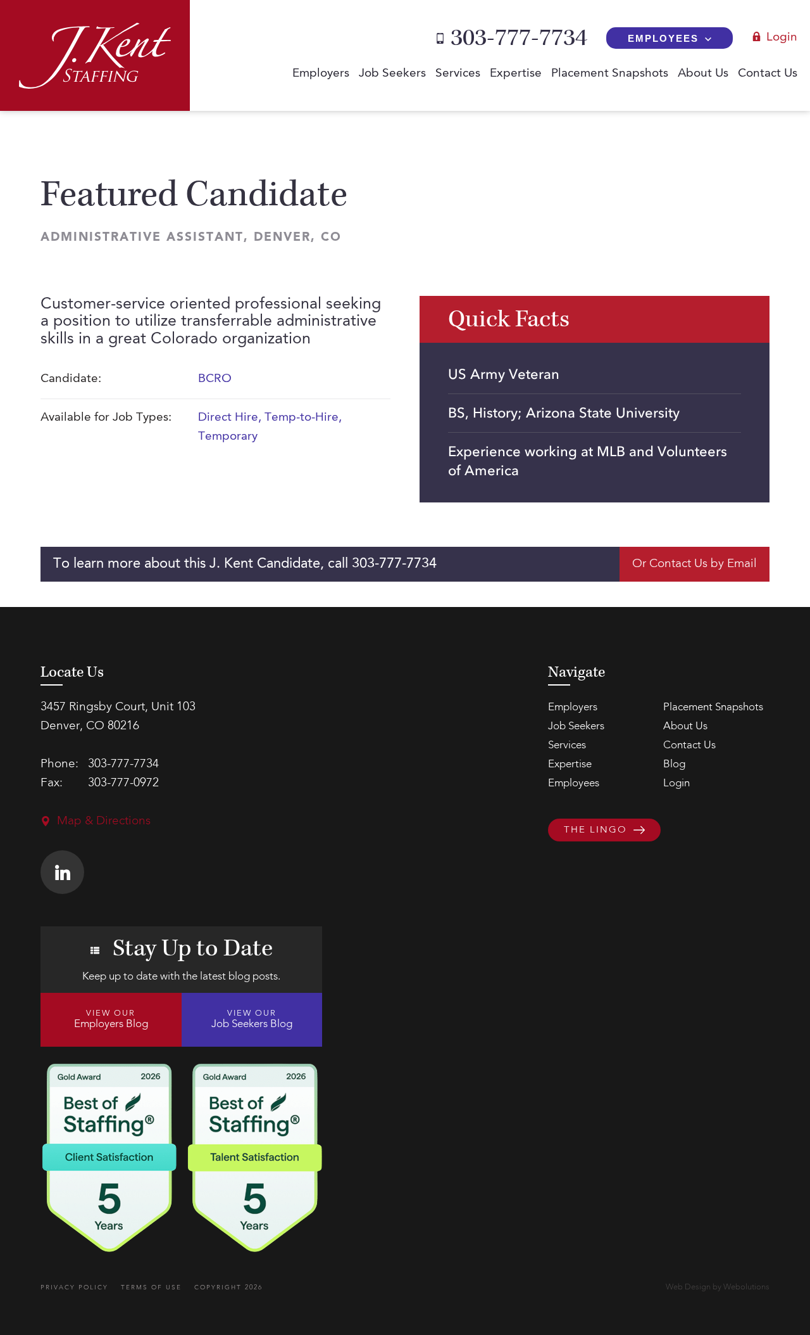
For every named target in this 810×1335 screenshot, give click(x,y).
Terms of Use (151, 1287)
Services (457, 74)
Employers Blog (111, 1019)
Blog (674, 764)
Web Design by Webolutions (718, 1287)
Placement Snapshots (609, 74)
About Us (703, 74)
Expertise (516, 74)
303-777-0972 (123, 783)
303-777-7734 (519, 38)
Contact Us (767, 74)
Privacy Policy (74, 1287)
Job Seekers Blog (251, 1019)
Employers (320, 74)
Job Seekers (392, 74)
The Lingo (595, 831)
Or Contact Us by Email (694, 564)
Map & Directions (104, 821)
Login (781, 38)
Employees (663, 38)
